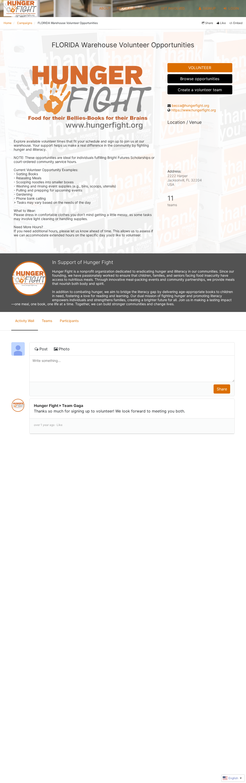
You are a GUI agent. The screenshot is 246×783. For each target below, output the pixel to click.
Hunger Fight (46, 405)
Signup (209, 8)
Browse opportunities (199, 78)
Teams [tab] (47, 321)
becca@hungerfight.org (190, 105)
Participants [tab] (69, 321)
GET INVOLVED (173, 8)
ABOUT (105, 8)
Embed (237, 23)
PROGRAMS (126, 8)
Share (209, 23)
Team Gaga (72, 405)
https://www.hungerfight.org (193, 110)
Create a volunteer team (200, 89)
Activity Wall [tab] (24, 321)
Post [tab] (43, 349)
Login (233, 8)
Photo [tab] (64, 349)
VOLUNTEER (199, 67)
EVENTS (148, 8)
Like (223, 23)
